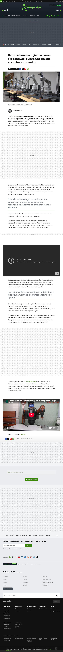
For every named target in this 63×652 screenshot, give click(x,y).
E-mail (28, 69)
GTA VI (49, 44)
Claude (48, 535)
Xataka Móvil (7, 611)
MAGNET (39, 15)
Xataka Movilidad (47, 579)
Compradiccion (7, 628)
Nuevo (57, 10)
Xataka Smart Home (7, 615)
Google (23, 434)
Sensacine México (31, 638)
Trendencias (6, 624)
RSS (28, 557)
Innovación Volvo (34, 20)
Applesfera (6, 613)
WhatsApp (47, 16)
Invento (44, 44)
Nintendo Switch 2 (9, 44)
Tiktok (49, 16)
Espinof (29, 611)
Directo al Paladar (43, 608)
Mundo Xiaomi (7, 618)
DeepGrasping (31, 381)
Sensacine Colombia (29, 641)
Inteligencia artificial (48, 582)
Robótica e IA (24, 438)
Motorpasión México (53, 638)
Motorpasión (53, 608)
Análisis (25, 576)
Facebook (20, 69)
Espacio (45, 576)
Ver (32, 479)
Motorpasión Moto (54, 611)
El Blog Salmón (18, 624)
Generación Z (36, 44)
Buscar (57, 595)
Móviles (5, 579)
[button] (17, 110)
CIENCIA (25, 15)
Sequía (24, 44)
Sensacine (29, 608)
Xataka (31, 7)
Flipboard (25, 69)
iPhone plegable (33, 535)
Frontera (58, 44)
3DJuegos (17, 608)
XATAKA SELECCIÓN (16, 15)
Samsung (25, 582)
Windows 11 (45, 585)
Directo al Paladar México (43, 638)
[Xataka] (1, 1)
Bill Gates (18, 44)
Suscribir (28, 545)
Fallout (29, 44)
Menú (6, 10)
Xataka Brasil (7, 640)
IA (53, 44)
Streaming (6, 576)
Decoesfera (6, 626)
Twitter (60, 16)
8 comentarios (14, 68)
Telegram (52, 16)
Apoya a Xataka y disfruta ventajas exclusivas (28, 564)
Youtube (57, 16)
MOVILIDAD (32, 15)
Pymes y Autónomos (18, 627)
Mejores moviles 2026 (21, 535)
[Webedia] (8, 601)
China (5, 585)
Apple (5, 582)
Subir (55, 601)
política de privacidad (24, 548)
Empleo (25, 585)
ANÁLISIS (7, 15)
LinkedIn (34, 557)
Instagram (55, 16)
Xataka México (7, 638)
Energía (25, 579)
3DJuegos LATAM (19, 638)
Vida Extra (17, 611)
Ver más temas (8, 589)
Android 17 (41, 535)
